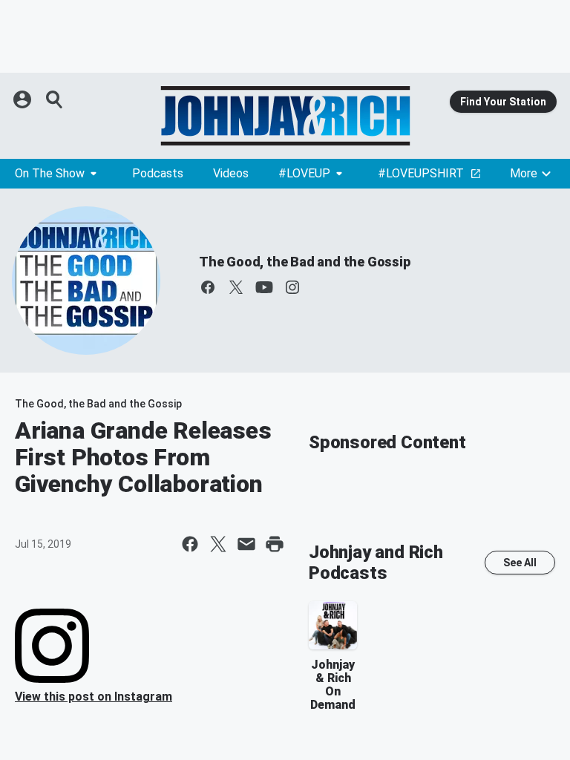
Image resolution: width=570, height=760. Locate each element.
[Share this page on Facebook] (190, 544)
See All (520, 563)
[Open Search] (55, 99)
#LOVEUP (304, 173)
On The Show (50, 173)
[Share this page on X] (218, 544)
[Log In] (23, 99)
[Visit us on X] (236, 287)
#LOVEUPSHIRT (421, 173)
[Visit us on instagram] (292, 287)
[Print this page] (274, 544)
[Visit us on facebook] (208, 287)
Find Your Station (503, 102)
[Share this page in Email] (246, 544)
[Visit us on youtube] (264, 287)
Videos (231, 173)
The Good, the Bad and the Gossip (304, 261)
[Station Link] (285, 115)
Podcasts (157, 173)
